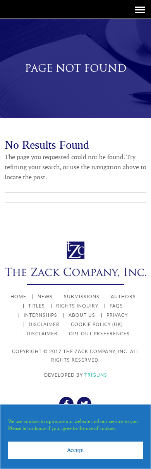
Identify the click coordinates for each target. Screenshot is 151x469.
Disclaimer (44, 324)
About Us (82, 315)
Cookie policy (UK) (97, 324)
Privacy (117, 315)
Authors (123, 296)
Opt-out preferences (99, 333)
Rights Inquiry (77, 305)
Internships (40, 315)
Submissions (82, 296)
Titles (36, 305)
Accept (75, 450)
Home (18, 296)
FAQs (116, 305)
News (45, 296)
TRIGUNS (95, 375)
